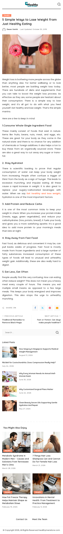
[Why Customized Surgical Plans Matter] (9, 391)
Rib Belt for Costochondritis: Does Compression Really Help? (29, 362)
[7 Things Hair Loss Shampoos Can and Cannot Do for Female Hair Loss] (47, 442)
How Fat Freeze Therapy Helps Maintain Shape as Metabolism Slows (14, 500)
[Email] (57, 308)
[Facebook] (35, 308)
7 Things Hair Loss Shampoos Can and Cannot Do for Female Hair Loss (46, 458)
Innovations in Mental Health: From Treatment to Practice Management (46, 500)
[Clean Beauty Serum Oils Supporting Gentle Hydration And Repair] (9, 405)
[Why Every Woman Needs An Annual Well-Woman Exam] (9, 376)
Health (7, 15)
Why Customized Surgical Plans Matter (36, 389)
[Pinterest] (50, 308)
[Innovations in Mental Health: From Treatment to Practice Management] (47, 483)
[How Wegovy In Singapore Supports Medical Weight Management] (9, 352)
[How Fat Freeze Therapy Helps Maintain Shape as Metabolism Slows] (16, 483)
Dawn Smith (12, 29)
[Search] (59, 4)
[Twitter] (42, 308)
